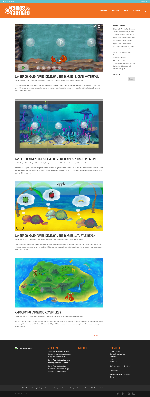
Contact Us (143, 1)
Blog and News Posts (38, 80)
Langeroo (49, 80)
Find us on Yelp (83, 388)
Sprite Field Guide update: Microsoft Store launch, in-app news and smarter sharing (123, 46)
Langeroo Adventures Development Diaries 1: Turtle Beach (55, 236)
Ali (18, 80)
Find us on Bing (68, 388)
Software (86, 163)
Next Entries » (98, 336)
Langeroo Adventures (61, 80)
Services (103, 11)
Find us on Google (52, 388)
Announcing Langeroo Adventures (38, 312)
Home (17, 388)
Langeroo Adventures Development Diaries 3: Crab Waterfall (57, 77)
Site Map (25, 388)
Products (115, 11)
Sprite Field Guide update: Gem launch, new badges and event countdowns (123, 54)
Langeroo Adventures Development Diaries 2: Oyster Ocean (55, 159)
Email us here (114, 370)
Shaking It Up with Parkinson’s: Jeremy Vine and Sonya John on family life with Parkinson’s (124, 31)
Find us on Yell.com (98, 388)
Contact (136, 11)
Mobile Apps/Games (76, 80)
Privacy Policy (37, 388)
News (126, 11)
